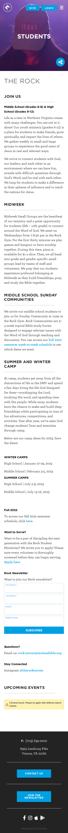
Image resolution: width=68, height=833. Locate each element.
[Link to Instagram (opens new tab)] (30, 818)
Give (32, 8)
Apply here (12, 562)
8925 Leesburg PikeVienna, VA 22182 (34, 751)
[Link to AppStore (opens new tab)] (36, 818)
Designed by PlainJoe (34, 828)
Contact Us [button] (34, 773)
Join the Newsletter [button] (34, 796)
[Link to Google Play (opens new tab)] (42, 818)
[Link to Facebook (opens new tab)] (24, 818)
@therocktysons (31, 670)
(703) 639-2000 (36, 740)
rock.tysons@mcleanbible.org (40, 653)
